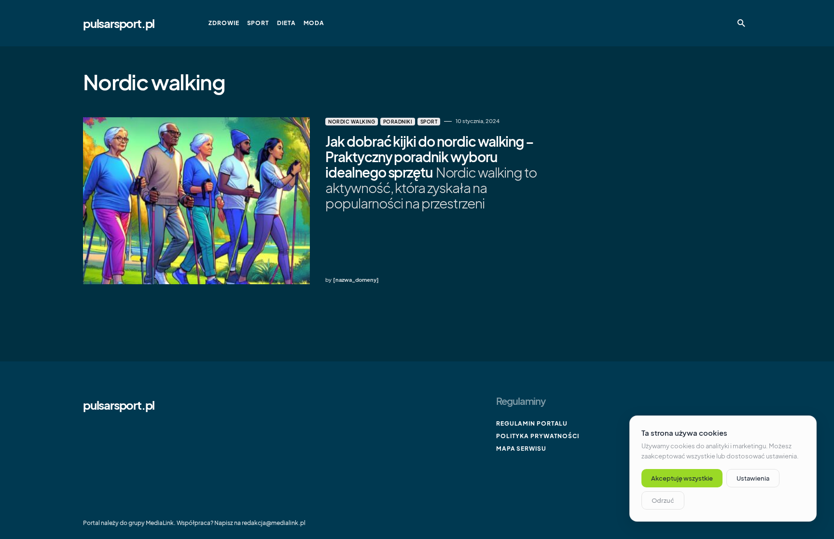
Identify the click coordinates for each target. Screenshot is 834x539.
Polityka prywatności (537, 436)
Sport (429, 121)
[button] (741, 23)
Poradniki (398, 121)
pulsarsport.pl (118, 23)
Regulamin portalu (532, 423)
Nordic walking (351, 121)
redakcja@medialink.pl (274, 522)
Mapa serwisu (521, 448)
